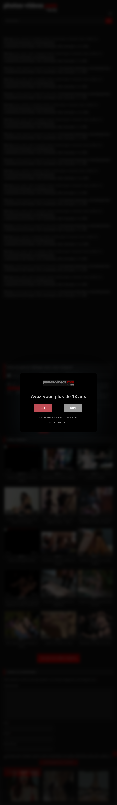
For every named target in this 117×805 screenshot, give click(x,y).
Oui (43, 408)
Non (73, 408)
